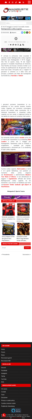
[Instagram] (12, 2)
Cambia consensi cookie (8, 403)
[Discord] (6, 2)
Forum (3, 352)
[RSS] (23, 2)
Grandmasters (8, 175)
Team (2, 394)
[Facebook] (9, 2)
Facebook (4, 370)
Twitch (20, 75)
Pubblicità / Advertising (8, 406)
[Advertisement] (16, 90)
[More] (29, 32)
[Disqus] (16, 278)
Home (3, 349)
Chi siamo (4, 389)
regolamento (13, 179)
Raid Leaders (21, 169)
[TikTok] (16, 2)
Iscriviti (27, 247)
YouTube (14, 75)
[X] (27, 32)
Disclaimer (4, 397)
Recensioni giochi (6, 358)
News (3, 355)
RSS (2, 382)
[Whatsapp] (25, 32)
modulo (22, 137)
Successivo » (27, 254)
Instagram (4, 373)
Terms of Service (16, 417)
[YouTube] (19, 2)
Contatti (3, 392)
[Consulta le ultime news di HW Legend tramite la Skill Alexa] (16, 410)
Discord (3, 367)
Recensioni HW (5, 360)
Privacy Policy (5, 417)
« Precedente (5, 254)
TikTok (3, 376)
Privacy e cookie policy (8, 400)
